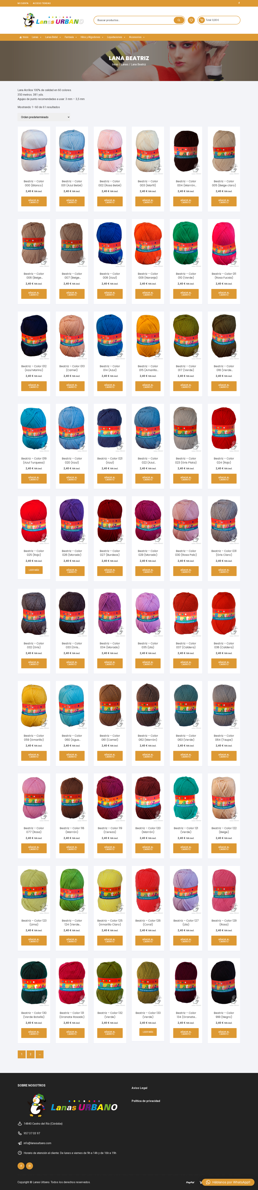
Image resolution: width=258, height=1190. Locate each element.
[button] (228, 1182)
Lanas (35, 37)
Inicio (25, 37)
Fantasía (69, 37)
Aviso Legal (139, 1088)
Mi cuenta (23, 3)
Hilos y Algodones (90, 37)
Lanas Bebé (51, 37)
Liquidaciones (114, 37)
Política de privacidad (146, 1101)
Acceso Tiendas (42, 3)
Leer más (34, 570)
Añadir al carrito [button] (33, 201)
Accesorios (135, 37)
